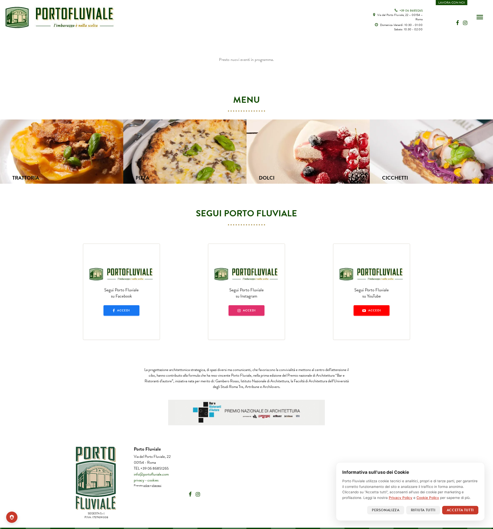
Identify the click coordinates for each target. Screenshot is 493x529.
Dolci (266, 178)
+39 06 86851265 (411, 10)
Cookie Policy (427, 498)
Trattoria (25, 178)
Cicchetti (395, 178)
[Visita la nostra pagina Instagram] (465, 23)
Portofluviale (60, 17)
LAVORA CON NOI (451, 2)
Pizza (142, 178)
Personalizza (386, 510)
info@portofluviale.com (151, 474)
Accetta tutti (460, 510)
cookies (152, 480)
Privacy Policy (400, 498)
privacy (139, 480)
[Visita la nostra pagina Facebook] (457, 23)
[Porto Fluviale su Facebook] (190, 494)
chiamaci (156, 485)
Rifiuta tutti (423, 510)
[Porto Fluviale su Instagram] (198, 494)
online (146, 485)
